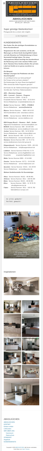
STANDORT (8, 437)
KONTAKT (7, 424)
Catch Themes (26, 449)
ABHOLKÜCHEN (22, 18)
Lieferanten (7, 428)
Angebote (7, 439)
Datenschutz (10, 435)
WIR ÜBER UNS (9, 431)
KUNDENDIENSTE (10, 442)
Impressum (9, 433)
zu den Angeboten (22, 36)
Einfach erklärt (8, 426)
